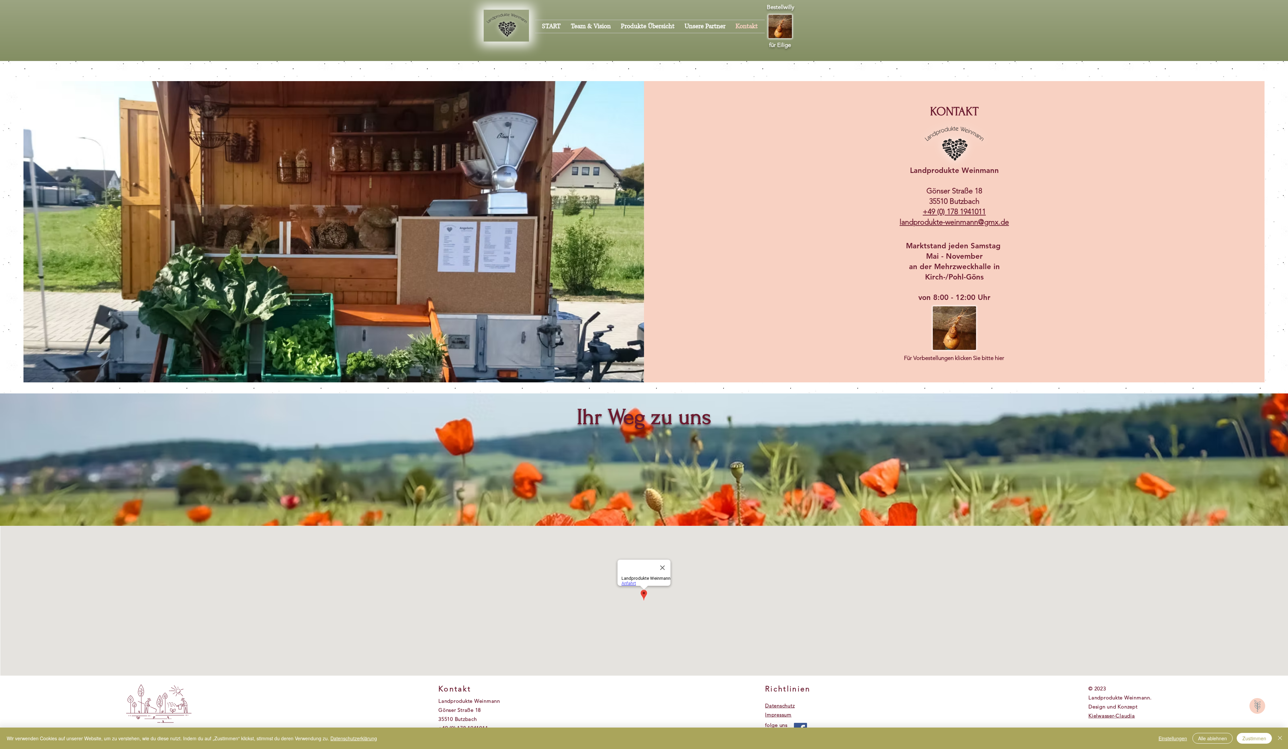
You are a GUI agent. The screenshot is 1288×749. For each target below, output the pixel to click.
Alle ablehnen (1212, 738)
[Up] (1257, 706)
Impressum (778, 714)
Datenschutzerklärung (353, 738)
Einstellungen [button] (1173, 738)
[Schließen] (1280, 738)
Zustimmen (1254, 738)
